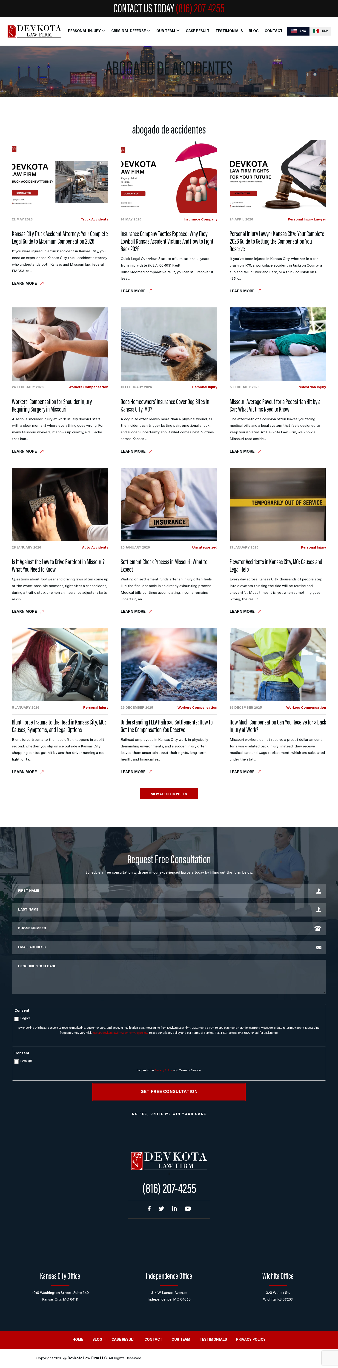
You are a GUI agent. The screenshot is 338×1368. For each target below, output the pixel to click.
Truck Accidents (94, 219)
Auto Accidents (95, 547)
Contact (274, 31)
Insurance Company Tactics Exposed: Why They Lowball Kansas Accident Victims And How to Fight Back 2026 (167, 242)
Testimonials (229, 31)
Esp (324, 31)
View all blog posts (169, 794)
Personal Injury (84, 31)
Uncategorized (204, 547)
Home (77, 1340)
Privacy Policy (163, 1070)
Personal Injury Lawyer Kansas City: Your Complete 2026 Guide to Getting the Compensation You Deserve (277, 242)
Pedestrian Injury (312, 387)
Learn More (25, 284)
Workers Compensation (88, 387)
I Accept (26, 1061)
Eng (302, 31)
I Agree (25, 1018)
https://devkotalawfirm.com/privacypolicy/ (120, 1032)
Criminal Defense (128, 31)
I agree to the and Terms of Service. (169, 1070)
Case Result (197, 31)
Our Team (165, 31)
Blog (254, 31)
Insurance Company (200, 219)
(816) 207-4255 (200, 9)
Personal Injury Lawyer (307, 219)
